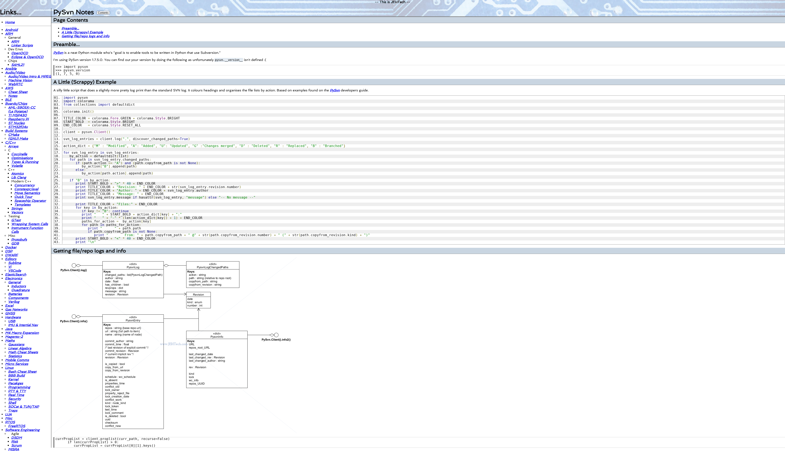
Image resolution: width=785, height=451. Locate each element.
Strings (16, 208)
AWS (9, 88)
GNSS (10, 313)
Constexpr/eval (26, 189)
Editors (10, 259)
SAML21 (17, 65)
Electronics (13, 278)
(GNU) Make (18, 138)
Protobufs (19, 239)
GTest (16, 220)
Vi (9, 267)
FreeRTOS (16, 426)
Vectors (17, 212)
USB (11, 321)
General (14, 282)
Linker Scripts (22, 45)
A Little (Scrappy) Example (82, 32)
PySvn (58, 53)
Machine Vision (20, 80)
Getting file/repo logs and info (85, 36)
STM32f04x (18, 127)
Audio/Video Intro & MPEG (29, 76)
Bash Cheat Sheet (22, 372)
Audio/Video (15, 72)
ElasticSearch (15, 274)
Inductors (18, 286)
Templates (22, 204)
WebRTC (15, 84)
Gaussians (16, 344)
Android (11, 30)
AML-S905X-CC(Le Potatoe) (21, 109)
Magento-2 (14, 337)
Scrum (16, 445)
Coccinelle (19, 154)
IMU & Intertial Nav (23, 325)
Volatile (17, 166)
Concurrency (24, 185)
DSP (8, 251)
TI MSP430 (17, 115)
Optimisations (22, 158)
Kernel (13, 379)
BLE (8, 100)
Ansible (11, 69)
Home (10, 22)
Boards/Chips (16, 103)
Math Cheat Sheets (23, 352)
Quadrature (20, 290)
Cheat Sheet (17, 92)
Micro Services (16, 364)
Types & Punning (24, 162)
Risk (14, 441)
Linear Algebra (19, 348)
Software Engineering (22, 430)
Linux (9, 368)
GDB (15, 243)
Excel (9, 305)
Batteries (15, 294)
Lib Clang (18, 177)
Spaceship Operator (30, 201)
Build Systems (16, 131)
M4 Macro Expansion (22, 333)
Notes (12, 96)
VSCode (14, 271)
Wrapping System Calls (29, 224)
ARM (9, 34)
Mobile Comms (17, 360)
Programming (19, 387)
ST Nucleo (16, 123)
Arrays (13, 146)
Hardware (13, 317)
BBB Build (16, 375)
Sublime (14, 263)
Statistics (15, 356)
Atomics (17, 173)
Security (14, 399)
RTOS (10, 422)
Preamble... (70, 28)
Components (18, 298)
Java (8, 329)
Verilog (13, 302)
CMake (13, 135)
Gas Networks (16, 309)
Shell (12, 403)
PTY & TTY (17, 391)
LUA (8, 414)
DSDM (16, 438)
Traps (12, 410)
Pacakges (15, 383)
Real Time (16, 395)
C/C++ (10, 142)
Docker (11, 247)
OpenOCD (19, 53)
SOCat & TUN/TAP (23, 406)
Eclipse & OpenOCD (27, 57)
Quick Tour (23, 197)
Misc (8, 418)
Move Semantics (27, 193)
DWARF (11, 255)
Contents (103, 12)
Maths (10, 340)
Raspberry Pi (18, 119)
